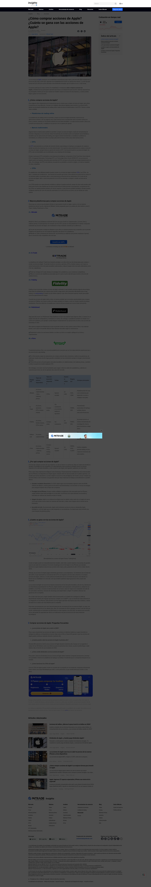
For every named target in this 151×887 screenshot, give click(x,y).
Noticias (41, 9)
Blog (80, 9)
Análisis (51, 9)
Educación (90, 9)
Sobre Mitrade (103, 9)
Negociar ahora (117, 9)
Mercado (30, 9)
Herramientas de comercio (66, 9)
